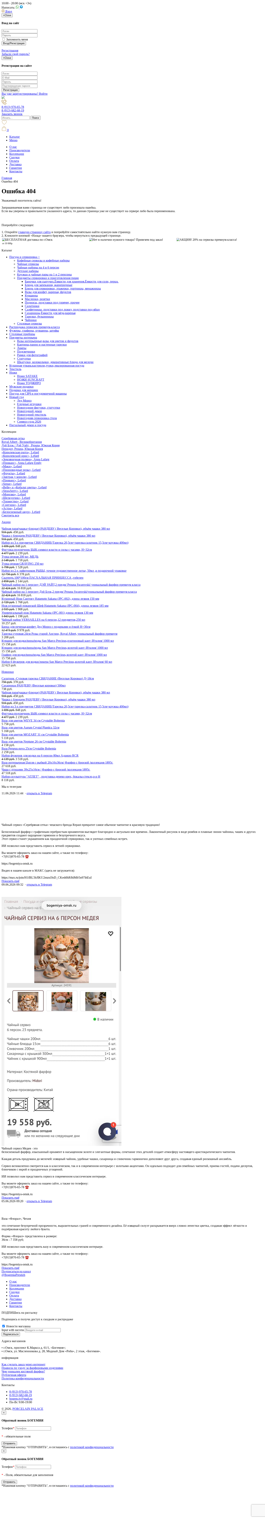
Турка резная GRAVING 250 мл (22, 563)
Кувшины (31, 295)
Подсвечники (26, 351)
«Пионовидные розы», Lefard (21, 470)
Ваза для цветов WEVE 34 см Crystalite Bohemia (33, 720)
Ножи (13, 372)
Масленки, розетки (37, 299)
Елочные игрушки (29, 404)
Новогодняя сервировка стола (37, 418)
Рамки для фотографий (32, 355)
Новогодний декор (29, 411)
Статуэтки (24, 358)
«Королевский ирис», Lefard (20, 455)
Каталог (14, 136)
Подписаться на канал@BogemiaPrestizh (16, 1273)
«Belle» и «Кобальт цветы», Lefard (24, 487)
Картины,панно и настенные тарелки (42, 344)
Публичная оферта (14, 1375)
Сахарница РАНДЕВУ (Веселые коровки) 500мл (34, 685)
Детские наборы (28, 271)
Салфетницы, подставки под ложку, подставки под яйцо (62, 309)
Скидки (14, 157)
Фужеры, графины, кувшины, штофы (34, 330)
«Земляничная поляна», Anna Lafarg (25, 459)
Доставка (15, 164)
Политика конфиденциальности (23, 1378)
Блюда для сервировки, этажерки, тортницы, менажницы (63, 288)
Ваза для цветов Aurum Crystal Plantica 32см (30, 727)
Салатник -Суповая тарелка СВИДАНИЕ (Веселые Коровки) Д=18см (48, 678)
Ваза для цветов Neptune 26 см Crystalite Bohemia (34, 741)
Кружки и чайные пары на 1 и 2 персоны (44, 274)
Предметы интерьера (23, 337)
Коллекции (16, 153)
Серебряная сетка (13, 438)
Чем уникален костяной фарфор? (23, 1371)
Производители (19, 150)
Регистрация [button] (10, 50)
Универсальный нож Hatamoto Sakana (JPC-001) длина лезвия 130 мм (47, 612)
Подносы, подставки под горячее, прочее (52, 302)
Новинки (8, 671)
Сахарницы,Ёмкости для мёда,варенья (50, 313)
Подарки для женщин (23, 390)
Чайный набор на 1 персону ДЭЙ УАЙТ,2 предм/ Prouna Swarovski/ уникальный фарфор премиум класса (71, 584)
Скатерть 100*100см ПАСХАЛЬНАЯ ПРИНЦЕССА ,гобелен (42, 577)
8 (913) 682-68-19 (13, 110)
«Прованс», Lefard (14, 480)
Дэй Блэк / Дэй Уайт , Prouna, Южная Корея (31, 445)
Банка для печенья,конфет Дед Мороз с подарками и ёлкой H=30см (46, 626)
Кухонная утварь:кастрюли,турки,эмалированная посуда (46, 365)
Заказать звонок (12, 114)
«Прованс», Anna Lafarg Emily (22, 462)
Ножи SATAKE (27, 376)
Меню (13, 140)
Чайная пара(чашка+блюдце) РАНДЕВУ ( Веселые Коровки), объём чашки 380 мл (56, 528)
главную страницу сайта (34, 232)
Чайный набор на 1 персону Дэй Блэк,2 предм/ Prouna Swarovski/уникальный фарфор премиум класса (69, 591)
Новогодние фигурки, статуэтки (38, 407)
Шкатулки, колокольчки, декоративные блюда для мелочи (55, 362)
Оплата (14, 160)
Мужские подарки (21, 386)
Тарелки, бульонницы (39, 316)
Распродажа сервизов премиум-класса (34, 327)
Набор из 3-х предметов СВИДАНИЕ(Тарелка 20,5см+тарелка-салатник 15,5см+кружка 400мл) (65, 542)
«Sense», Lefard (12, 484)
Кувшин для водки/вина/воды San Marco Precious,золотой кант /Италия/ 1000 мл (55, 647)
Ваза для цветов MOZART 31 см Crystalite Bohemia (35, 734)
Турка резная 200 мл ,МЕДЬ (20, 556)
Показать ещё (10, 881)
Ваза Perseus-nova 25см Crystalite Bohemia (29, 748)
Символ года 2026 (29, 421)
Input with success (13, 1330)
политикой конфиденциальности (92, 1447)
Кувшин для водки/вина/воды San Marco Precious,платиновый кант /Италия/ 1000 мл (58, 640)
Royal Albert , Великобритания (22, 441)
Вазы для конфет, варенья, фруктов (48, 292)
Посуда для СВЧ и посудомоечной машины (38, 393)
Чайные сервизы (28, 264)
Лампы (21, 348)
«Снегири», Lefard (14, 505)
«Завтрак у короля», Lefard (19, 477)
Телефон (8, 1428)
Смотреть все (10, 515)
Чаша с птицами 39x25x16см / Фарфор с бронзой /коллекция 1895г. (46, 769)
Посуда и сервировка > (24, 257)
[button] (7, 11)
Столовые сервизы (29, 323)
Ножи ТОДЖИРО (29, 383)
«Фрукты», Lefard (13, 473)
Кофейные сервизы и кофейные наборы (43, 260)
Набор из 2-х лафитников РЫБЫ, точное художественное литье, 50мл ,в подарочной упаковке (64, 570)
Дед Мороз (24, 400)
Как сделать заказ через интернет (23, 1364)
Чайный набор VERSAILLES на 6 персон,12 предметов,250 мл (43, 619)
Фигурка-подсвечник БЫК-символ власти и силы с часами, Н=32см (47, 549)
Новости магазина (17, 1326)
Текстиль (15, 369)
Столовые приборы (22, 334)
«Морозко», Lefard (14, 494)
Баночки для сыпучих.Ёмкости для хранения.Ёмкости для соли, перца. (72, 281)
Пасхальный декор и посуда (27, 425)
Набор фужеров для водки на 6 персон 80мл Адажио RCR (40, 755)
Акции (6, 522)
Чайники (31, 320)
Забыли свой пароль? (16, 54)
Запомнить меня (16, 39)
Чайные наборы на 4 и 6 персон (38, 267)
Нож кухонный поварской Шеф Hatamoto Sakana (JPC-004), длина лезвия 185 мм (55, 605)
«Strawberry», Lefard (15, 491)
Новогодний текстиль (31, 414)
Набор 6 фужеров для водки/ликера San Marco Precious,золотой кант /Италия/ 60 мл (57, 661)
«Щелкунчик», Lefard (16, 498)
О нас (13, 146)
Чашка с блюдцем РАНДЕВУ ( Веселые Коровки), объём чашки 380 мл (48, 535)
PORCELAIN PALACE (27, 1408)
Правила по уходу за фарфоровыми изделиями (32, 1368)
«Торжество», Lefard (15, 501)
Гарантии (15, 167)
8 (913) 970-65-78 (13, 107)
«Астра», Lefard (12, 508)
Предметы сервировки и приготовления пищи (48, 278)
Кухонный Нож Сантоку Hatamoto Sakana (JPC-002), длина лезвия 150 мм (50, 598)
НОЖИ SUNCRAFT (30, 379)
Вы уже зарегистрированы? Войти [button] (25, 93)
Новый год (16, 397)
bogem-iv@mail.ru (20, 1398)
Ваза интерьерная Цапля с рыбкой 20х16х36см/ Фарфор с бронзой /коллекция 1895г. (57, 762)
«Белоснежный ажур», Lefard (21, 512)
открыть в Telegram (39, 793)
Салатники (32, 306)
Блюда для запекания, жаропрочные (48, 285)
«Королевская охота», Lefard (20, 452)
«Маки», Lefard (12, 466)
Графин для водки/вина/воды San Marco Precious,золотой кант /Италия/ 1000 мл (54, 654)
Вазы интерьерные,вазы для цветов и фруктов (47, 341)
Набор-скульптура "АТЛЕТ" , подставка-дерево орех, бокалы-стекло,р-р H (51, 776)
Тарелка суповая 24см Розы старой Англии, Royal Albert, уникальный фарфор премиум (59, 633)
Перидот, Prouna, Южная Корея (22, 448)
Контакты (15, 171)
